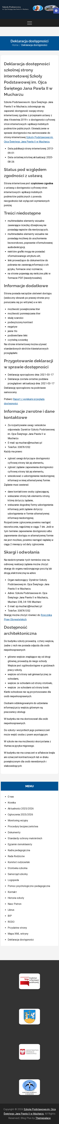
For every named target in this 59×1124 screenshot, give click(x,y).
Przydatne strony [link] (17, 927)
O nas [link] (11, 796)
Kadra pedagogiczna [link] (19, 850)
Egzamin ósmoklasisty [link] (20, 844)
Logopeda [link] (13, 880)
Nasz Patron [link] (14, 903)
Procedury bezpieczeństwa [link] (23, 826)
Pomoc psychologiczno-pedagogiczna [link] (29, 886)
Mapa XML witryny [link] (18, 933)
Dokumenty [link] (14, 832)
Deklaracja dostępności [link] (21, 939)
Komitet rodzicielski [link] (19, 862)
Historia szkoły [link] (16, 897)
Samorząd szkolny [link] (18, 874)
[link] (56, 10)
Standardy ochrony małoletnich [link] (25, 838)
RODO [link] (11, 921)
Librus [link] (11, 909)
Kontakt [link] (12, 892)
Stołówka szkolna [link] (17, 868)
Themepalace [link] (43, 1118)
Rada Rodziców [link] (16, 856)
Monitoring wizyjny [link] (18, 820)
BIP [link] (10, 915)
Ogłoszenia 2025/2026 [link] (20, 814)
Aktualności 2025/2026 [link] (21, 808)
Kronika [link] (12, 802)
